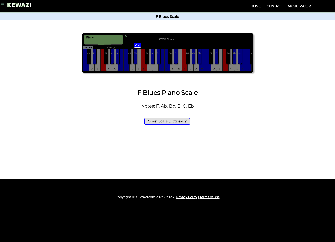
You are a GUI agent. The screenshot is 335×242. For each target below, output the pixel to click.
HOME (256, 6)
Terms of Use (210, 197)
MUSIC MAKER (299, 6)
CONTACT (274, 6)
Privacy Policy (186, 197)
